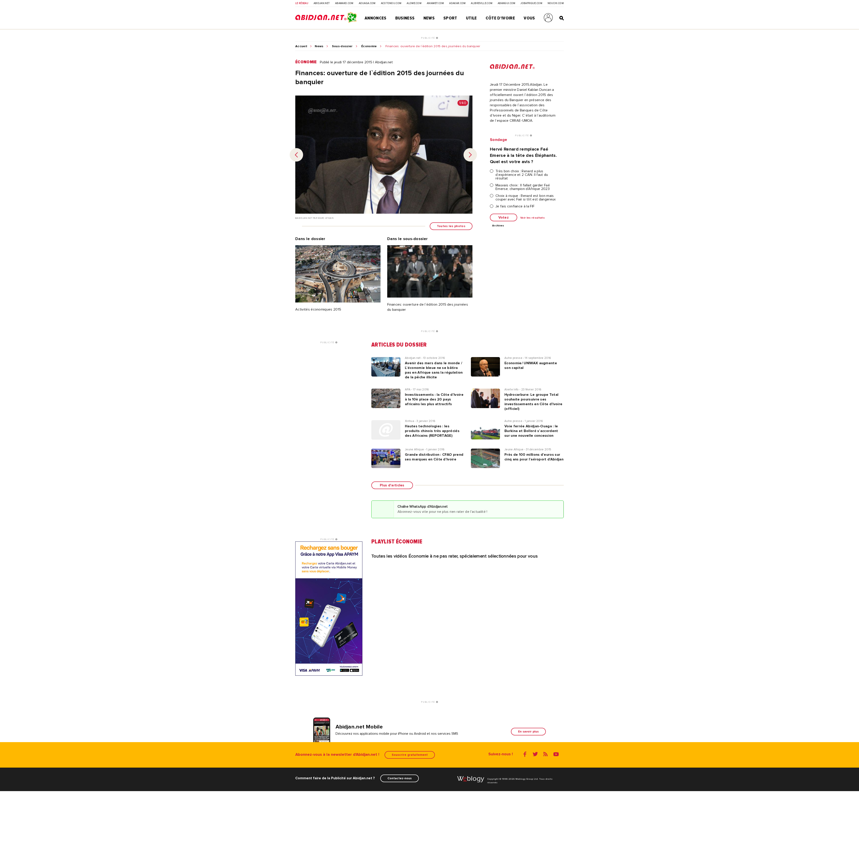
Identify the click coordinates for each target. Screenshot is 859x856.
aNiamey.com (435, 3)
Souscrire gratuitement (410, 755)
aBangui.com (506, 3)
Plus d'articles (392, 485)
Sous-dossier (342, 46)
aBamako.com (344, 3)
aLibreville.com (481, 3)
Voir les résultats (532, 218)
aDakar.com (457, 3)
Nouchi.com (556, 3)
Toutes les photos (451, 226)
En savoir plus (528, 731)
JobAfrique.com (531, 3)
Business (405, 18)
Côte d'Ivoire (500, 18)
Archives (498, 225)
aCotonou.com (391, 3)
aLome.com (414, 3)
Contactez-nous (399, 778)
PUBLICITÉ (428, 38)
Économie (369, 46)
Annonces (376, 18)
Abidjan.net (322, 3)
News (429, 18)
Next (470, 155)
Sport (450, 18)
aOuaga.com (367, 3)
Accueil (301, 46)
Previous (296, 155)
